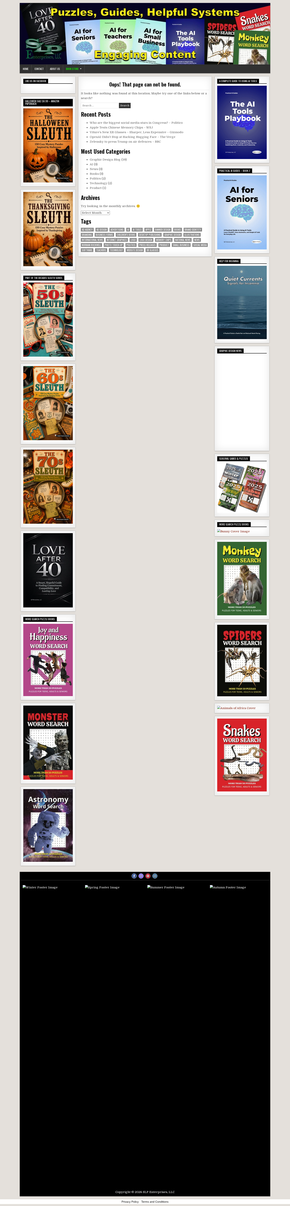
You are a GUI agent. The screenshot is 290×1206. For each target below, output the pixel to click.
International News (92, 240)
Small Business (181, 245)
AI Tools (137, 230)
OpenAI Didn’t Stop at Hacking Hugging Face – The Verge (132, 137)
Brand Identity (193, 230)
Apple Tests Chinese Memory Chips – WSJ (121, 127)
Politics (95, 178)
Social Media (200, 245)
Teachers (101, 250)
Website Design (135, 250)
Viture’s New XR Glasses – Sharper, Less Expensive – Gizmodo (136, 132)
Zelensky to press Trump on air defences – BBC (125, 141)
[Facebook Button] (134, 876)
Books (94, 174)
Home (25, 69)
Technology (98, 183)
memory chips (163, 240)
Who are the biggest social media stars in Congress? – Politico (136, 123)
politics (131, 245)
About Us (55, 69)
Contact (39, 69)
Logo (133, 240)
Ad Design (101, 230)
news (197, 240)
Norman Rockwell (91, 245)
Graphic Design (172, 235)
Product (96, 188)
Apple (148, 230)
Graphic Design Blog (105, 159)
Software (87, 250)
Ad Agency (87, 230)
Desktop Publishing (150, 235)
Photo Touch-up (114, 245)
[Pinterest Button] (148, 876)
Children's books (126, 235)
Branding (87, 235)
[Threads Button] (141, 876)
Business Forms (104, 235)
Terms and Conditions (154, 1201)
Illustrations (192, 235)
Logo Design (145, 240)
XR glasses (152, 250)
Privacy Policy (130, 1201)
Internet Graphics (117, 240)
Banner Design (162, 230)
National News (183, 240)
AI (91, 164)
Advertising (116, 230)
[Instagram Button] (154, 876)
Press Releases (147, 245)
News (94, 169)
